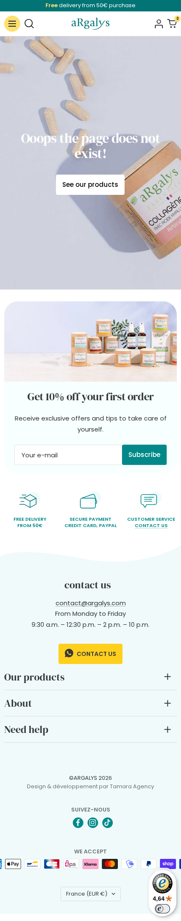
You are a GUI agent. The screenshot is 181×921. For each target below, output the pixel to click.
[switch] (162, 908)
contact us (95, 654)
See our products (90, 184)
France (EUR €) (86, 894)
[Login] (158, 23)
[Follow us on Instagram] (93, 822)
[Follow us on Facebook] (78, 822)
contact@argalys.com (91, 603)
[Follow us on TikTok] (107, 822)
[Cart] (172, 23)
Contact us (151, 525)
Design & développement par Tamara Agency (90, 786)
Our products (34, 677)
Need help (26, 729)
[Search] (29, 23)
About (18, 703)
